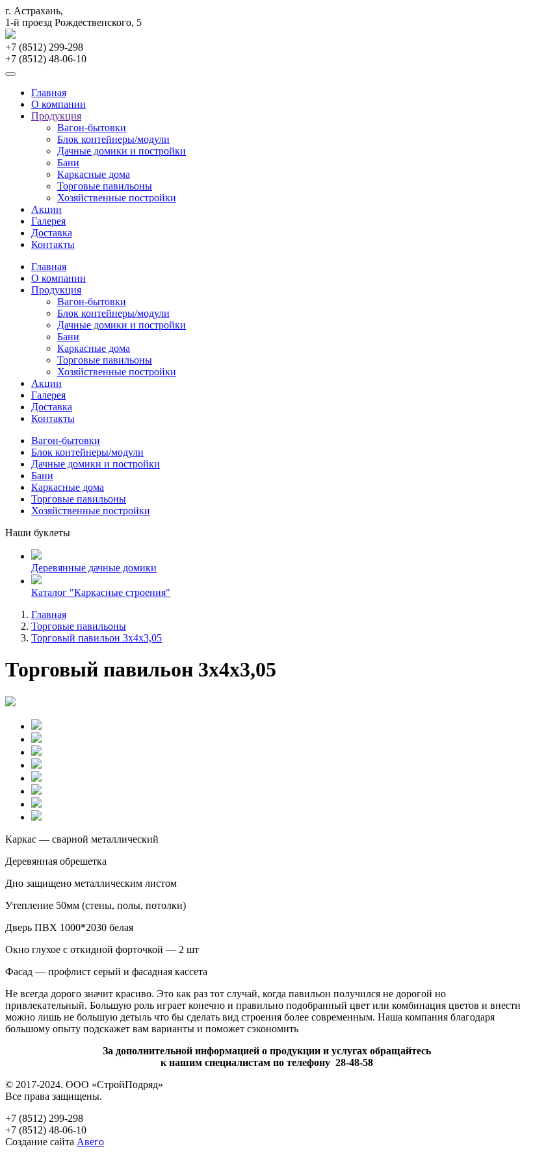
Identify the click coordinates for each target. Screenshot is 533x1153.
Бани (68, 162)
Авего (90, 1141)
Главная (48, 92)
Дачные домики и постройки (121, 150)
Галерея (48, 221)
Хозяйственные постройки (116, 197)
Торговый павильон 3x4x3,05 (96, 637)
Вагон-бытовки (91, 127)
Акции (46, 209)
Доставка (51, 232)
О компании (58, 104)
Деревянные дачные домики (94, 567)
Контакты (53, 244)
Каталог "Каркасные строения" (100, 592)
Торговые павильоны (104, 186)
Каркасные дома (93, 174)
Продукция (56, 115)
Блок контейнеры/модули (113, 139)
